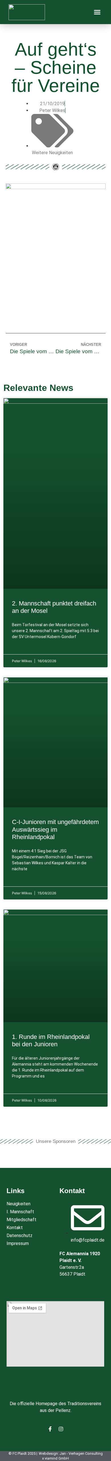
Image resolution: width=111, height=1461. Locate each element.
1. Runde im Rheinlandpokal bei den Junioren (51, 1040)
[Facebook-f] (50, 1429)
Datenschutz (19, 1235)
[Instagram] (60, 1429)
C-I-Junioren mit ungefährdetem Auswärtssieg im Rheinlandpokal (55, 829)
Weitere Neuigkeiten (52, 152)
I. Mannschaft (20, 1211)
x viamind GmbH (55, 1458)
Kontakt (15, 1227)
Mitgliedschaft (21, 1219)
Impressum (18, 1243)
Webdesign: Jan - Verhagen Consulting (71, 1453)
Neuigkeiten (18, 1203)
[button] (97, 12)
